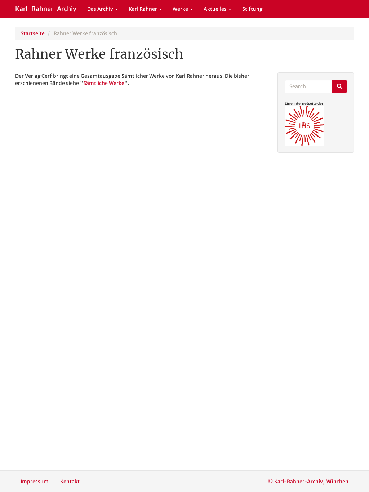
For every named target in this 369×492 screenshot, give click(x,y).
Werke (181, 9)
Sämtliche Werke (103, 83)
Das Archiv (100, 9)
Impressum (35, 481)
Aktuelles (216, 9)
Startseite (33, 33)
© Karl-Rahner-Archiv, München (308, 481)
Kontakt (70, 481)
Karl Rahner (143, 9)
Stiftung (252, 9)
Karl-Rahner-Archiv (45, 9)
